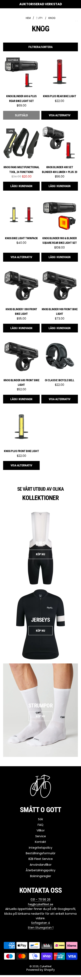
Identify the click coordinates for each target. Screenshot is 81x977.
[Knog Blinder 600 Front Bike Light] (21, 356)
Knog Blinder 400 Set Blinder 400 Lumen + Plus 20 (59, 169)
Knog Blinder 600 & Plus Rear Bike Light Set (21, 98)
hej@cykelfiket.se (40, 904)
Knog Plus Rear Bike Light (59, 96)
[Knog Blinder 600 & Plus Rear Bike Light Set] (21, 72)
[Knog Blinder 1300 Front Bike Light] (21, 285)
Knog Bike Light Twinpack (21, 238)
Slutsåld (21, 115)
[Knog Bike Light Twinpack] (21, 214)
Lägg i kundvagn (21, 186)
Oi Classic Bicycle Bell (59, 380)
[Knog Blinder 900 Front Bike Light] (59, 285)
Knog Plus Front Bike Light (21, 451)
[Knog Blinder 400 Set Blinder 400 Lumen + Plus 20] (59, 143)
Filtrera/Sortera (40, 47)
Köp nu (40, 554)
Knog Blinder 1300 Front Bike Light (21, 311)
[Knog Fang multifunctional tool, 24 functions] (21, 143)
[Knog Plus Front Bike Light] (21, 427)
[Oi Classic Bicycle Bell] (59, 356)
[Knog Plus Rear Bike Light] (59, 72)
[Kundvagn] (75, 19)
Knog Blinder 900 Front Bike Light (60, 311)
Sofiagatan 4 (40, 923)
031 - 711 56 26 (40, 899)
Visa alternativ (59, 115)
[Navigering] (4, 19)
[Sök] (66, 19)
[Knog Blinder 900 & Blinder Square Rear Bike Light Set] (59, 214)
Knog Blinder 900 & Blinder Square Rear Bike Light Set (59, 240)
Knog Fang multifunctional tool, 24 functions (21, 169)
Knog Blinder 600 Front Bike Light (21, 382)
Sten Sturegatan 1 (40, 928)
